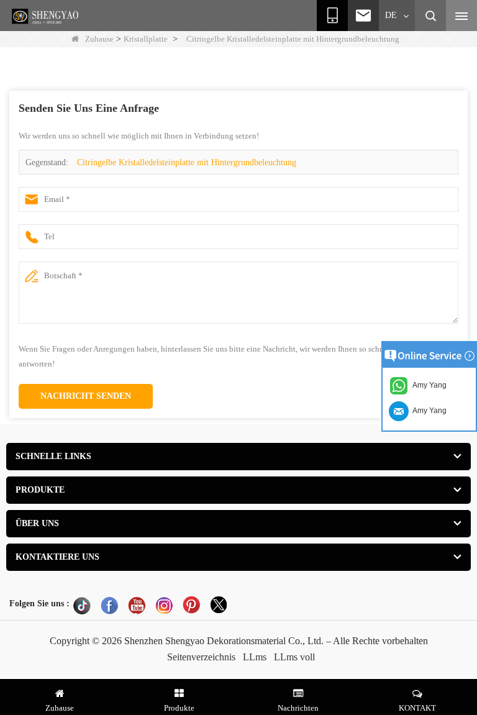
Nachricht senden (85, 396)
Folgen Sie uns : (39, 603)
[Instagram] (164, 605)
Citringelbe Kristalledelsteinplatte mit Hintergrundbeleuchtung (186, 162)
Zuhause (99, 38)
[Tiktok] (82, 605)
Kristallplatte (146, 38)
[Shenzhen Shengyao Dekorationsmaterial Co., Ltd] (46, 16)
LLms (254, 657)
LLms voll (294, 657)
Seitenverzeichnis (201, 657)
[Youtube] (136, 605)
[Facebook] (109, 605)
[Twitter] (218, 605)
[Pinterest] (191, 605)
